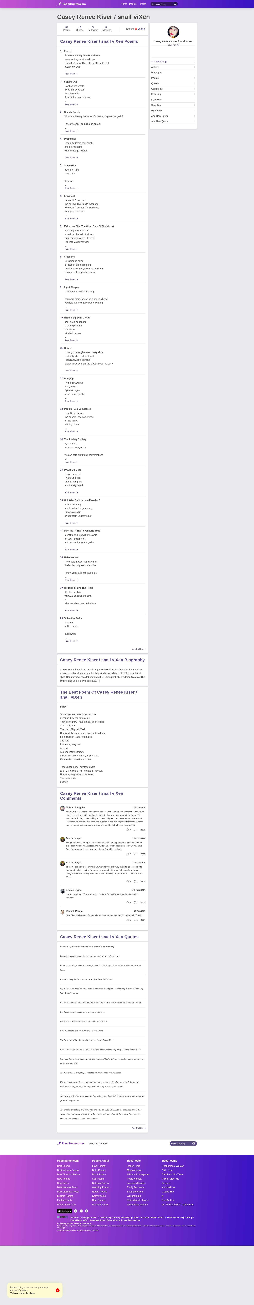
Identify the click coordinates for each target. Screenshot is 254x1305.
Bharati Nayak (74, 838)
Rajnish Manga (74, 911)
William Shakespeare (138, 1174)
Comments (157, 89)
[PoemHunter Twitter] (81, 1211)
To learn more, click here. (22, 1293)
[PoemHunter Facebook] (75, 1211)
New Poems (63, 1178)
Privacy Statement (122, 1217)
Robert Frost (133, 1166)
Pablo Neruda (134, 1178)
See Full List (137, 649)
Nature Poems (99, 1191)
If (162, 1196)
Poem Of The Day (66, 1204)
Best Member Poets (67, 1187)
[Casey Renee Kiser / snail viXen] (173, 32)
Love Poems (98, 1166)
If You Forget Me (170, 1178)
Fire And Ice (168, 1200)
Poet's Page (160, 62)
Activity (155, 67)
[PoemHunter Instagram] (86, 1211)
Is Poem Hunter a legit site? (177, 1217)
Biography (156, 72)
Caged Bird (168, 1191)
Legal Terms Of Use (131, 1220)
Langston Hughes (136, 1183)
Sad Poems (98, 1178)
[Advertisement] (44, 1275)
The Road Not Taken (173, 1174)
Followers (156, 100)
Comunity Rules (97, 1220)
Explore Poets (64, 1200)
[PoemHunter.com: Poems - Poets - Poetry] (71, 4)
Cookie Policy (105, 1217)
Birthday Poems (100, 1183)
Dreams (166, 1183)
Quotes (155, 83)
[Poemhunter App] (64, 1211)
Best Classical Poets (68, 1191)
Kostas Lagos (74, 890)
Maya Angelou (134, 1170)
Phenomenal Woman (173, 1166)
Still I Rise (167, 1170)
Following (156, 94)
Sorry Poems (99, 1196)
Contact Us (137, 1217)
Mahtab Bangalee (75, 807)
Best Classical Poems (68, 1174)
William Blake (134, 1196)
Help (147, 1217)
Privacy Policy (113, 1220)
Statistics (156, 105)
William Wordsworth (137, 1204)
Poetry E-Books (100, 1204)
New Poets (63, 1183)
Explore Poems (65, 1196)
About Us (74, 1217)
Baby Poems (99, 1170)
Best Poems (63, 1166)
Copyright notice (88, 1217)
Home (124, 4)
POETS (104, 1143)
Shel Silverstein (135, 1191)
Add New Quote (159, 121)
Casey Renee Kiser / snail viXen (173, 41)
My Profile (156, 110)
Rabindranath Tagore (138, 1200)
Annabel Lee (168, 1187)
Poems (155, 78)
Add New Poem (159, 116)
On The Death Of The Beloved (178, 1204)
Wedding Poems (101, 1187)
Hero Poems (98, 1200)
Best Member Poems (68, 1170)
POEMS (92, 1143)
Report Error (156, 1217)
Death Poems (99, 1174)
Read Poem (70, 74)
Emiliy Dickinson (135, 1187)
